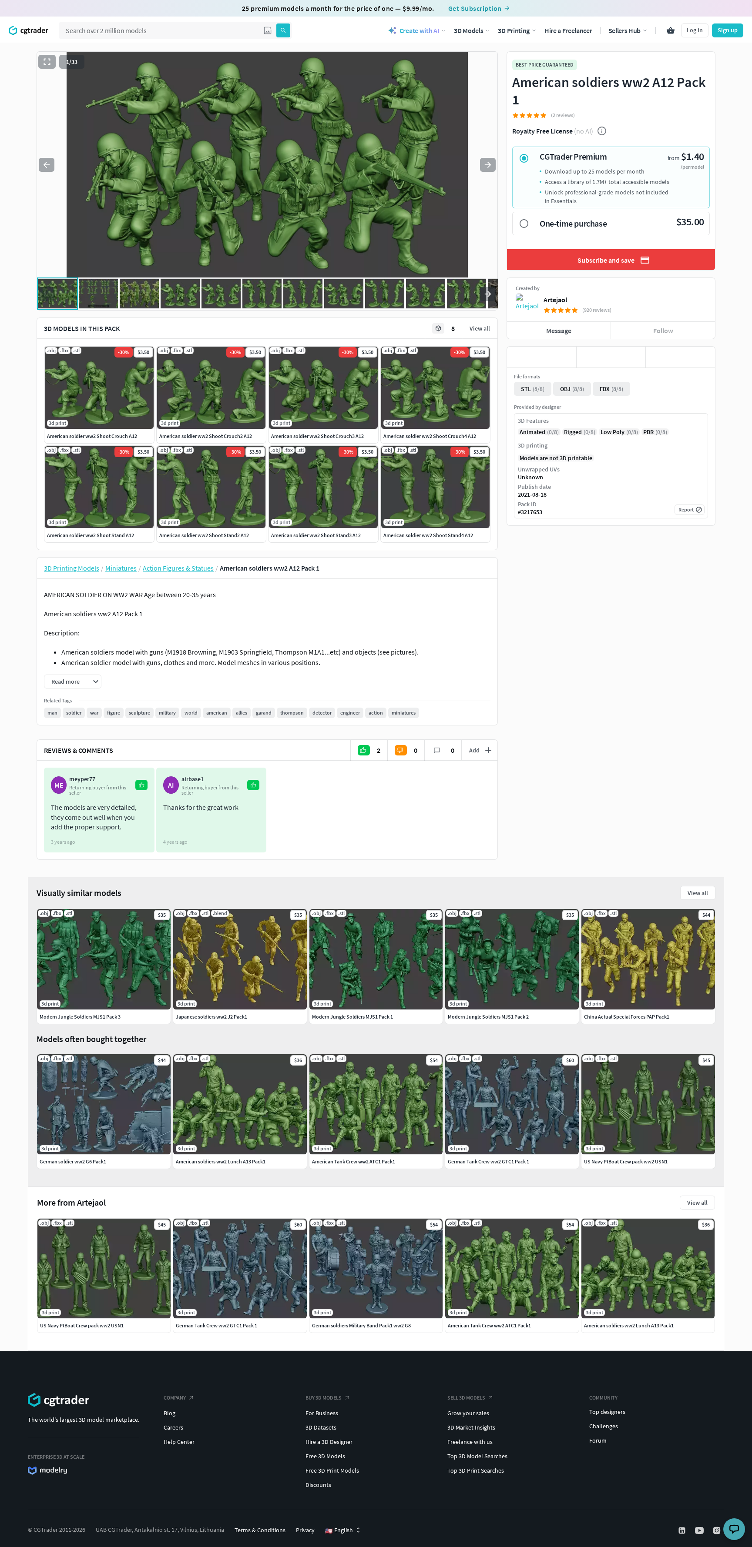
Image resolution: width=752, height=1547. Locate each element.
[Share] (680, 357)
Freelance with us (470, 1442)
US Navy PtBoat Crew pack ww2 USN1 (82, 1325)
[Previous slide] (46, 165)
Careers (173, 1427)
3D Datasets (321, 1427)
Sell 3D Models (466, 1397)
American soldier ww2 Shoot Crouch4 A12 (429, 436)
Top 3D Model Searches (477, 1456)
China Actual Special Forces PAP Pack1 (626, 1016)
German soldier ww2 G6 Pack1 (73, 1161)
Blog (169, 1413)
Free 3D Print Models (332, 1470)
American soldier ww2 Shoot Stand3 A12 (316, 535)
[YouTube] (700, 1530)
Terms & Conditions (260, 1530)
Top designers (607, 1412)
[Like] (541, 357)
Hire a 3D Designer (329, 1442)
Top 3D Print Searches (475, 1470)
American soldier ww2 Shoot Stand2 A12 (204, 535)
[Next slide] (488, 165)
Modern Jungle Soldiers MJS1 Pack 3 (80, 1016)
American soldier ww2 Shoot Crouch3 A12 (317, 436)
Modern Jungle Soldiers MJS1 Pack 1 (352, 1016)
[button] (268, 30)
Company (175, 1397)
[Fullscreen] (47, 62)
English (339, 1530)
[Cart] (671, 30)
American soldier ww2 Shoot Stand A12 (90, 535)
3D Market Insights (471, 1427)
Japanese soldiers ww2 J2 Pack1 (211, 1016)
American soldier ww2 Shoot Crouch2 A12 (205, 436)
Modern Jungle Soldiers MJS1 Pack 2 (488, 1016)
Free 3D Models (325, 1456)
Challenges (603, 1426)
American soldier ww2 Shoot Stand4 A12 (428, 535)
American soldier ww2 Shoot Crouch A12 (92, 436)
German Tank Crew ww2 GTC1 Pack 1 (216, 1325)
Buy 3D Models (324, 1397)
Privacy (305, 1530)
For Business (322, 1413)
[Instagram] (717, 1530)
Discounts (318, 1485)
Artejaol (555, 299)
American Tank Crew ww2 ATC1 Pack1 (489, 1325)
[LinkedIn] (682, 1530)
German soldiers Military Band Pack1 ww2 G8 (361, 1325)
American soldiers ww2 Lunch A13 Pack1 (629, 1325)
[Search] (283, 30)
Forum (598, 1440)
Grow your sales (468, 1413)
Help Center (179, 1442)
